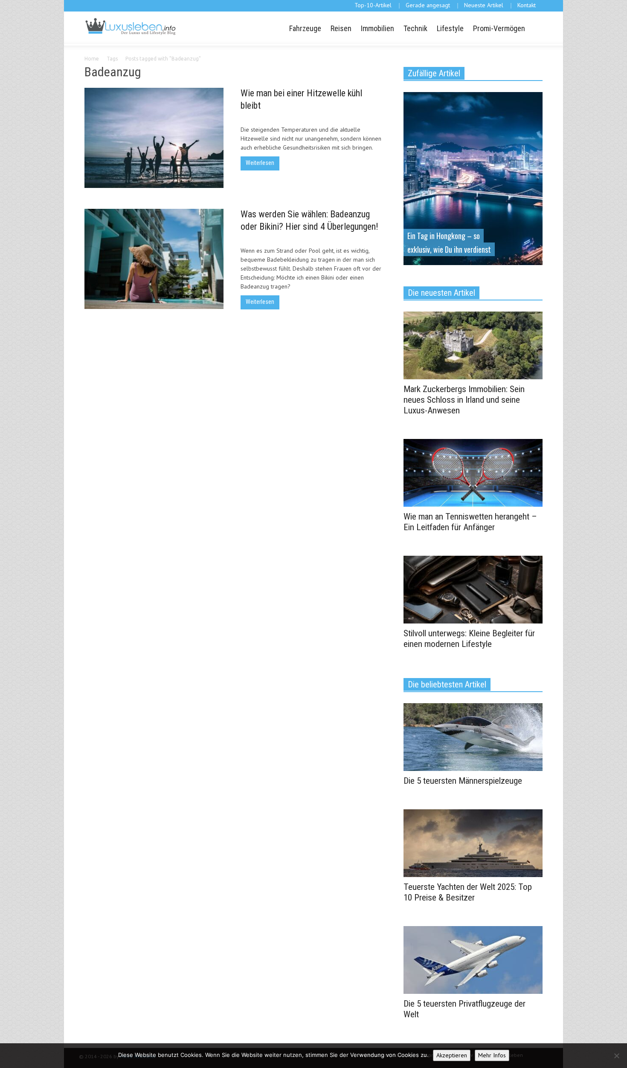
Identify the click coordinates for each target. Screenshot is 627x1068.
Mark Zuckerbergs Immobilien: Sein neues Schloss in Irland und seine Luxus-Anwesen (464, 400)
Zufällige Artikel (434, 73)
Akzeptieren (451, 1055)
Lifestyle (450, 28)
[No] (616, 1055)
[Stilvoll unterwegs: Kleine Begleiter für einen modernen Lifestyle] (473, 589)
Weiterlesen (260, 162)
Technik (415, 28)
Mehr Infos (492, 1055)
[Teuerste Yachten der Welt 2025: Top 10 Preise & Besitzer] (473, 842)
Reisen (341, 28)
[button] (534, 27)
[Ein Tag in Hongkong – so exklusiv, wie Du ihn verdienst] (473, 178)
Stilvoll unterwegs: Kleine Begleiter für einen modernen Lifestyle (469, 638)
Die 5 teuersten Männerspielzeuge (462, 781)
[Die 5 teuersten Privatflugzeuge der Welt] (473, 959)
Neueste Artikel (483, 5)
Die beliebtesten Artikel (447, 684)
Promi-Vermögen (499, 28)
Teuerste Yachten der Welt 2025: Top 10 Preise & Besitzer (467, 892)
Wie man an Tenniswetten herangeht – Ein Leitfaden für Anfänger (470, 521)
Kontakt (526, 5)
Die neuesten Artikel (441, 293)
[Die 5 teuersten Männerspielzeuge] (473, 736)
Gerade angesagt (428, 5)
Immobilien (377, 28)
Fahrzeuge (305, 28)
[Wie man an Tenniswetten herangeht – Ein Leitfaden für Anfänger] (473, 472)
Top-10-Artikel (373, 5)
